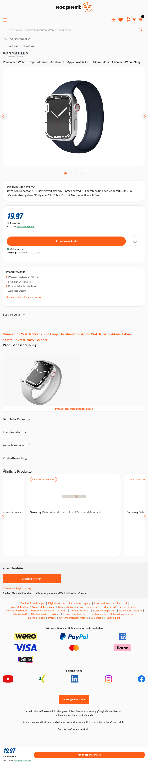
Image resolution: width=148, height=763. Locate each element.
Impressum (93, 606)
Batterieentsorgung (80, 603)
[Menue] (5, 20)
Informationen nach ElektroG (110, 603)
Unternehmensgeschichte (73, 617)
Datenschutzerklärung (70, 606)
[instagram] (108, 679)
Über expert (113, 617)
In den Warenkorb (66, 241)
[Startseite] (5, 38)
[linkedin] (75, 679)
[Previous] (3, 116)
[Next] (145, 116)
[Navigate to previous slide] (3, 515)
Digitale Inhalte (56, 603)
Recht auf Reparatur (104, 610)
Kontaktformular (80, 610)
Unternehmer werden (122, 614)
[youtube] (8, 679)
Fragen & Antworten (74, 614)
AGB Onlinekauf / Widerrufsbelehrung (33, 606)
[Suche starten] (140, 30)
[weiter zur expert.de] (17, 737)
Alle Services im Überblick (45, 614)
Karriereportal (98, 614)
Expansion (97, 617)
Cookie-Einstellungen (33, 603)
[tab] (65, 173)
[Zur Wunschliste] (120, 19)
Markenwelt (20, 614)
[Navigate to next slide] (145, 515)
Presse (52, 617)
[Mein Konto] (128, 19)
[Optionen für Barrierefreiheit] (114, 20)
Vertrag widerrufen (16, 610)
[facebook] (141, 679)
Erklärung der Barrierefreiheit (119, 606)
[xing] (42, 679)
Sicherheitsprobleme (42, 610)
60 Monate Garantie (130, 610)
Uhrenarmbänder (19, 38)
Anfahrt (62, 610)
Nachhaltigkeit (36, 617)
